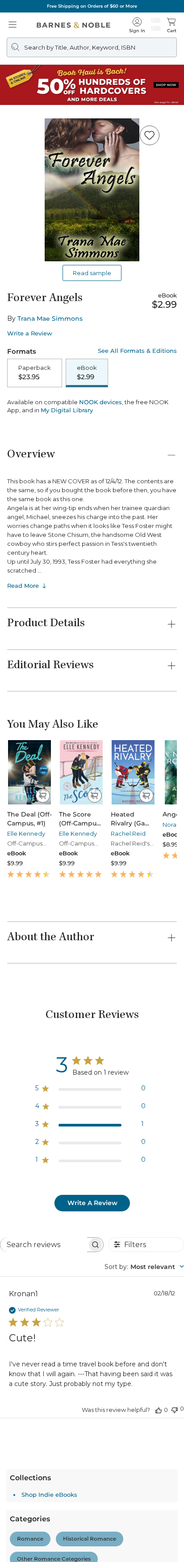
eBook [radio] (87, 372)
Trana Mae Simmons (50, 318)
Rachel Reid (128, 887)
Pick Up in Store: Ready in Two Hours (92, 6)
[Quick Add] (42, 849)
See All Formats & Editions (137, 351)
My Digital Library (67, 463)
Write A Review (92, 1256)
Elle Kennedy (26, 887)
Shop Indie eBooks (49, 1548)
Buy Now (92, 430)
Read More (23, 639)
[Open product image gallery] (92, 189)
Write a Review (29, 333)
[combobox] (144, 1320)
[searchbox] (43, 1298)
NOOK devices (100, 455)
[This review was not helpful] (174, 1462)
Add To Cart (92, 407)
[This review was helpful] (158, 1463)
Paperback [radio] (34, 372)
